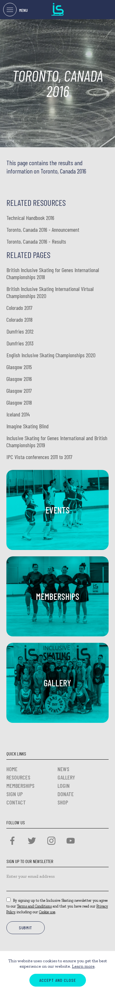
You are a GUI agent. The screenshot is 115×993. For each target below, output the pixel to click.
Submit (25, 927)
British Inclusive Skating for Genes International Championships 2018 (52, 273)
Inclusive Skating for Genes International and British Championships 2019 (56, 441)
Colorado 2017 (19, 307)
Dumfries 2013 (20, 343)
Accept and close (57, 980)
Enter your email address (30, 876)
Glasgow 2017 (19, 390)
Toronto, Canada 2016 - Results (36, 241)
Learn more (83, 966)
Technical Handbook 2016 (30, 217)
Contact (16, 802)
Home (12, 768)
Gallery (66, 777)
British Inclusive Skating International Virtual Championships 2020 (50, 292)
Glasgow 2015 (19, 366)
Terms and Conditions (34, 906)
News (63, 768)
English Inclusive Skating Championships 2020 (51, 355)
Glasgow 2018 (19, 402)
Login (63, 785)
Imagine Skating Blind (27, 426)
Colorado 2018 (19, 319)
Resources (18, 777)
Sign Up (14, 793)
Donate (65, 793)
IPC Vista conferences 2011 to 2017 (39, 456)
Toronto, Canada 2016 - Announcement (42, 229)
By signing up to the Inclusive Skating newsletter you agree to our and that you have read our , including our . (57, 906)
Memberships (20, 785)
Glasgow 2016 (19, 378)
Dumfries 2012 (20, 331)
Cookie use (47, 912)
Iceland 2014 (18, 414)
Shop (62, 802)
